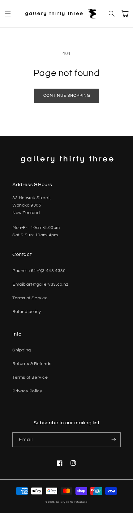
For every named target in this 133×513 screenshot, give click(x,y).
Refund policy (26, 312)
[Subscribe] (113, 439)
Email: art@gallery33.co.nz (40, 284)
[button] (8, 13)
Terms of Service (30, 298)
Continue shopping (66, 95)
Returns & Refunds (31, 364)
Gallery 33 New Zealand (72, 502)
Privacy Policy (27, 391)
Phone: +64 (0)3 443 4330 (39, 271)
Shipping (21, 350)
